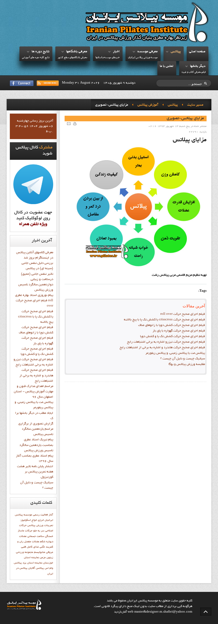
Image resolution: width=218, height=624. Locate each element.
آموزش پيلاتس (147, 105)
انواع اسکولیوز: (28, 520)
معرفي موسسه (147, 52)
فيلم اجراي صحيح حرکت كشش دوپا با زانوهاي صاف (171, 325)
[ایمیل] (69, 123)
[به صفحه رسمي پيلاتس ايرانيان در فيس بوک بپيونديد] (21, 83)
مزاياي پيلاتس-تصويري (185, 118)
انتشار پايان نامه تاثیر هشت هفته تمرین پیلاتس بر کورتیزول (35, 472)
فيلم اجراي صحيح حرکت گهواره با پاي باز (179, 331)
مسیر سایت (195, 105)
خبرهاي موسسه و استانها (107, 57)
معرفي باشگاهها (76, 52)
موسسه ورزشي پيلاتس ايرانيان (143, 57)
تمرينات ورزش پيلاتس (40, 525)
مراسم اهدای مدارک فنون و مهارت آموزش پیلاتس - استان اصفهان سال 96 (33, 392)
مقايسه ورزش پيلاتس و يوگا (187, 364)
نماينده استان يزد (32, 563)
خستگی (49, 536)
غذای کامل (33, 547)
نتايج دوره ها (40, 52)
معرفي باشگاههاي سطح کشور (72, 57)
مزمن (43, 557)
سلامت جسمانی (35, 536)
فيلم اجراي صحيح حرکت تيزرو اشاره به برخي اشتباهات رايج (166, 342)
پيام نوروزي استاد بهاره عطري (34, 295)
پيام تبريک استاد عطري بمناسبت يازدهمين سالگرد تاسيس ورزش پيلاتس (36, 445)
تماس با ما (166, 66)
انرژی (41, 520)
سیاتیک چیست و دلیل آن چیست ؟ (182, 358)
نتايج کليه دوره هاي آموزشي (35, 57)
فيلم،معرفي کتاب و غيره (194, 72)
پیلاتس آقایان (36, 568)
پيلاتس (176, 52)
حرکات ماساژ (25, 530)
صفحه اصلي (197, 52)
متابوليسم (39, 552)
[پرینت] (75, 123)
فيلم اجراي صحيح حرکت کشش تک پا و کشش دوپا (172, 336)
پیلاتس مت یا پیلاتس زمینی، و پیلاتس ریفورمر (175, 353)
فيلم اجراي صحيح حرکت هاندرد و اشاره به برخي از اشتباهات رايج (162, 347)
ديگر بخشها (198, 66)
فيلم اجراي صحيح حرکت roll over (182, 314)
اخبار (116, 52)
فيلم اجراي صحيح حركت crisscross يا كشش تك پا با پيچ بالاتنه (164, 319)
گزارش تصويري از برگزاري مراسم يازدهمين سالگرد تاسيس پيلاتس (35, 429)
